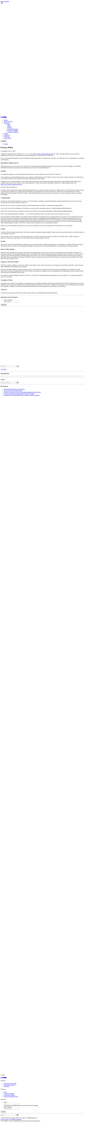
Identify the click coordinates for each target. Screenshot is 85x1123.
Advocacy (7, 136)
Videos (9, 126)
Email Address (8, 300)
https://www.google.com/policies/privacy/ (11, 184)
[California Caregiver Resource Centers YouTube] (5, 117)
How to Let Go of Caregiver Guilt (13, 390)
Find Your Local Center (10, 1083)
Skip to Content (5, 1)
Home (5, 120)
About (7, 138)
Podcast (10, 127)
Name (5, 1102)
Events (6, 133)
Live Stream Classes (13, 129)
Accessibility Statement (15, 1119)
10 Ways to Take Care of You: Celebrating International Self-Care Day (22, 392)
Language (3, 141)
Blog (9, 124)
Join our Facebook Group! (11, 1096)
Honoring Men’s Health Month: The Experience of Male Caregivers (22, 395)
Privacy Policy (4, 1119)
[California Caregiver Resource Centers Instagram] (1, 117)
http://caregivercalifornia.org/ (45, 154)
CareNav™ (7, 135)
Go (17, 366)
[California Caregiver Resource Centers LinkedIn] (4, 117)
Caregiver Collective (13, 132)
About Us (10, 1085)
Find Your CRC (8, 121)
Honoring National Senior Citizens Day (14, 389)
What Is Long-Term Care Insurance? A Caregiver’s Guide (19, 393)
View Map (3, 369)
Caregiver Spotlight (13, 130)
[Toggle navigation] (2, 3)
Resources (7, 123)
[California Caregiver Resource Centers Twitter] (3, 117)
